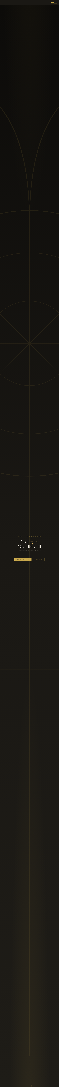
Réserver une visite (23, 559)
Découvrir (39, 559)
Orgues (10, 2)
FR (52, 2)
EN (55, 2)
